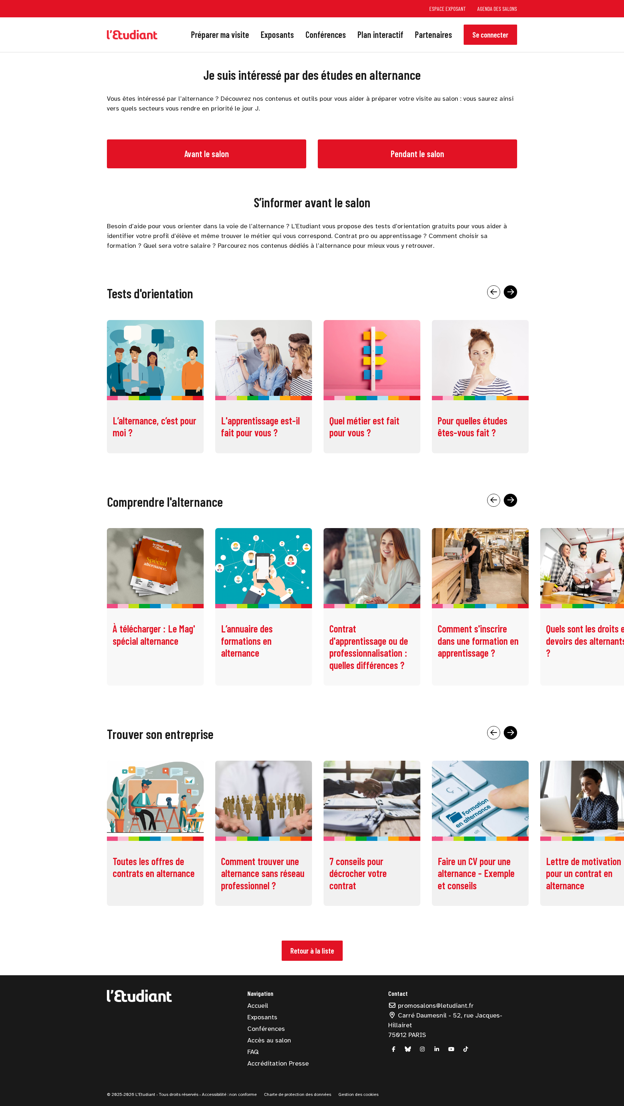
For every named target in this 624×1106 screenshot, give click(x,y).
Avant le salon (206, 153)
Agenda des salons (497, 8)
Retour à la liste (312, 950)
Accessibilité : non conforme (229, 1094)
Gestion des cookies (358, 1094)
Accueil (257, 1006)
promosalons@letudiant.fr (435, 1006)
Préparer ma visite (220, 34)
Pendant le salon (417, 153)
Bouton (372, 389)
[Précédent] (493, 292)
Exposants (277, 34)
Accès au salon (269, 1040)
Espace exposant (447, 8)
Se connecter (490, 34)
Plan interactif (380, 34)
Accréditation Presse (278, 1063)
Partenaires (433, 34)
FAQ (253, 1052)
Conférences (326, 34)
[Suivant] (510, 292)
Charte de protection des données (297, 1094)
